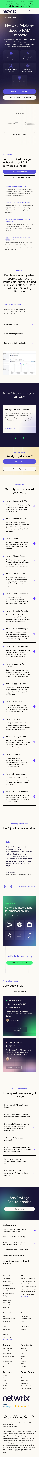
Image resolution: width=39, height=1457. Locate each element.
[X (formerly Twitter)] (10, 1417)
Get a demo (19, 461)
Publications (6, 1329)
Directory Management (9, 1288)
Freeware (5, 1324)
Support (5, 1358)
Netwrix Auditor (25, 1284)
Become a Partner (26, 1318)
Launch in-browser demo (19, 97)
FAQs (4, 1366)
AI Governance (7, 1281)
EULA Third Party (26, 1378)
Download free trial (19, 91)
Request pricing (19, 469)
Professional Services (8, 1356)
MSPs (22, 1321)
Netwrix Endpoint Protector (28, 1289)
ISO (3, 1378)
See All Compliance (8, 1391)
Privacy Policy (25, 1380)
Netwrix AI (24, 1353)
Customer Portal (7, 1348)
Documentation (7, 1321)
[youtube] (21, 1417)
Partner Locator (25, 1324)
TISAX (4, 1388)
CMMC (5, 1375)
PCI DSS (5, 1385)
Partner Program (25, 1316)
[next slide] (23, 438)
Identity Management (9, 1293)
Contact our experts (20, 963)
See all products (11, 18)
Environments (6, 1304)
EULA (22, 1375)
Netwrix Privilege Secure (27, 1294)
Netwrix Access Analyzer (28, 1281)
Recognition (24, 1361)
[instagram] (26, 1417)
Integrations (6, 1307)
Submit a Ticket (7, 1364)
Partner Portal (25, 1326)
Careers (23, 1356)
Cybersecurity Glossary (9, 1318)
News (4, 1326)
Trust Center (24, 1383)
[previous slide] (16, 438)
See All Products (25, 1297)
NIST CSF (5, 1383)
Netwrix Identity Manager (28, 1291)
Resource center (19, 992)
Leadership (24, 1351)
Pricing (23, 1364)
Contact (23, 1366)
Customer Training (8, 1351)
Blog (4, 1316)
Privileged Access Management (7, 1301)
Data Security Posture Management (9, 1284)
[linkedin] (5, 1417)
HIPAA (4, 1380)
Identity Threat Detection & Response (10, 1297)
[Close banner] (35, 4)
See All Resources (7, 1339)
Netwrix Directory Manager (28, 1286)
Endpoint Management (9, 1291)
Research (5, 1331)
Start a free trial (25, 6)
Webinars (5, 1334)
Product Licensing (26, 1388)
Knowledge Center (8, 1361)
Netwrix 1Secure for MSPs (28, 1278)
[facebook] (15, 1417)
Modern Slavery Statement (28, 1385)
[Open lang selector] (30, 11)
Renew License (7, 1353)
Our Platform (6, 1278)
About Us (23, 1348)
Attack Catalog (7, 1337)
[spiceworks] (32, 1417)
